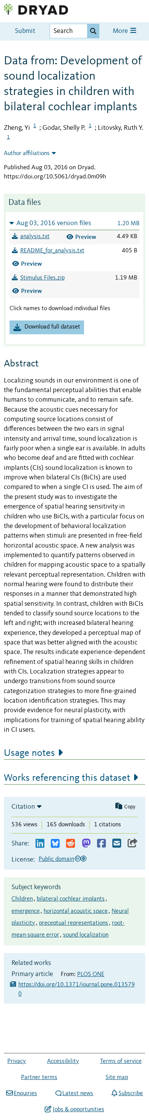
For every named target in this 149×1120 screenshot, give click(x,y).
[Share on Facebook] (101, 843)
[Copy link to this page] (133, 844)
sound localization (86, 935)
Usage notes (29, 753)
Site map (116, 1077)
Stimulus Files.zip (42, 278)
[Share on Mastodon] (86, 843)
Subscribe (130, 1094)
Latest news (77, 1094)
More (121, 31)
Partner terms (39, 1077)
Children (22, 899)
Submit (25, 31)
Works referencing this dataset (67, 778)
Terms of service (121, 1061)
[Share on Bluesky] (55, 843)
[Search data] (93, 31)
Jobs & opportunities (78, 1110)
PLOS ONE (90, 974)
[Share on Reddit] (70, 843)
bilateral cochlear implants (71, 899)
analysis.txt (35, 237)
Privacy (16, 1061)
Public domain (56, 859)
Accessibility (63, 1061)
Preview (85, 236)
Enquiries (25, 1094)
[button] (74, 223)
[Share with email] (116, 843)
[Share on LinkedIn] (40, 843)
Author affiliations (27, 153)
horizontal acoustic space (76, 911)
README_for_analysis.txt (52, 251)
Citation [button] (23, 806)
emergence (25, 911)
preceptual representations (73, 923)
